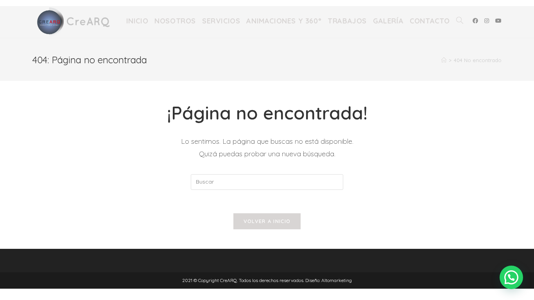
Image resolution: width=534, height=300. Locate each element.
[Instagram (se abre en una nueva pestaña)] (486, 20)
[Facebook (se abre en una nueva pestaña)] (475, 20)
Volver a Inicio (267, 221)
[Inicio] (443, 60)
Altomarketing (336, 280)
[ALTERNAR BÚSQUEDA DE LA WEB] (459, 21)
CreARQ (228, 280)
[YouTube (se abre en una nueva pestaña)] (498, 20)
